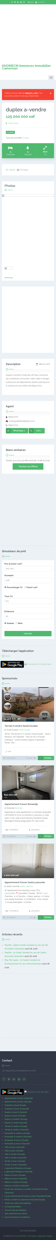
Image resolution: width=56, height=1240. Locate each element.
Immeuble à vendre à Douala (17, 1133)
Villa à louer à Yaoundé (15, 1147)
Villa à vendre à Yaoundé (15, 1158)
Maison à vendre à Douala (16, 1182)
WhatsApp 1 (19, 430)
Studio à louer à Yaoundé (16, 1165)
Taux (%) (8, 596)
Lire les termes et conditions (17, 1217)
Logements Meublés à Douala (18, 1168)
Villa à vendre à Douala (15, 1154)
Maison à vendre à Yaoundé (17, 1186)
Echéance (9, 611)
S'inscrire (41, 2)
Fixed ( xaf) (32, 587)
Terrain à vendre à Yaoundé (17, 1130)
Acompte (9, 575)
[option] (28, 229)
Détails (48, 758)
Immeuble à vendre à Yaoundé (18, 1137)
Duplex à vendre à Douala (16, 1119)
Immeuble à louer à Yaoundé (17, 1144)
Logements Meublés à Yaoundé (18, 1172)
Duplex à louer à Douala (15, 1116)
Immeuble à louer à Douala (16, 1140)
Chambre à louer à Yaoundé (17, 1109)
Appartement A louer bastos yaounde (25, 882)
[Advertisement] (28, 32)
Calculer (28, 633)
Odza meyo (13, 123)
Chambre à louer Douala (15, 1105)
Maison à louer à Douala (15, 1175)
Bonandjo (18, 808)
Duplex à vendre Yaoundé (16, 1123)
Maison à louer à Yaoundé (16, 1179)
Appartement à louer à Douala (18, 1102)
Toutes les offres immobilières (18, 1203)
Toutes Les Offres (28, 466)
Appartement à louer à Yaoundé (19, 1098)
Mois (20, 623)
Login (32, 2)
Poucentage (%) (15, 587)
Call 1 (38, 430)
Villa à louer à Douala (14, 1151)
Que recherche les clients (16, 1214)
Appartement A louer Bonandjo (21, 804)
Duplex (26, 138)
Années (10, 623)
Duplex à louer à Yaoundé (16, 1112)
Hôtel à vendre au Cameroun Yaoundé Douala (25, 1200)
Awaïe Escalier (24, 730)
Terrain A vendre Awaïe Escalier (21, 726)
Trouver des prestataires (15, 1210)
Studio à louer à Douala (15, 1161)
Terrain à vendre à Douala (16, 1126)
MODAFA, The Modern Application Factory (36, 1236)
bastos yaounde (26, 886)
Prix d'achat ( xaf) (13, 564)
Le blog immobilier (13, 1207)
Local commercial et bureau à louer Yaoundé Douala (28, 1196)
